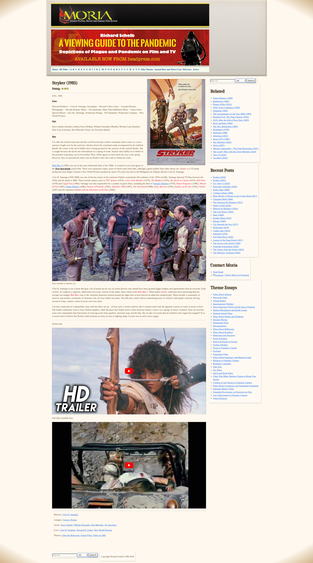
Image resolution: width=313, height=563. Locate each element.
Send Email (218, 272)
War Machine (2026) (222, 142)
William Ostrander (82, 525)
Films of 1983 (99, 535)
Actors (196, 69)
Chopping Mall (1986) (223, 199)
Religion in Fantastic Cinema (226, 360)
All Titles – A (65, 69)
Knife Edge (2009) (221, 190)
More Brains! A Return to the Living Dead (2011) (235, 196)
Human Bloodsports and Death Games (230, 310)
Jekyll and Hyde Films (223, 373)
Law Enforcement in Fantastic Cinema (230, 395)
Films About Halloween (223, 329)
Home (55, 69)
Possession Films (220, 354)
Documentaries (219, 326)
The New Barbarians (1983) (225, 126)
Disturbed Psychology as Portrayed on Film (232, 392)
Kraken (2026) (219, 177)
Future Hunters (72, 186)
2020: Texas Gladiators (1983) (226, 107)
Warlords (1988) (220, 132)
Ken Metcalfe (97, 525)
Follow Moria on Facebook (236, 275)
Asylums (217, 351)
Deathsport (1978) (221, 129)
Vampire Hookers (161, 183)
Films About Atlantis (222, 294)
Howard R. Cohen (85, 530)
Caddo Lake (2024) (221, 231)
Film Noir (217, 367)
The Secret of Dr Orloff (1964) (226, 243)
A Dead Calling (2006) (223, 193)
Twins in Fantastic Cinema (225, 348)
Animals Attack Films (222, 313)
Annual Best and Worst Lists (168, 69)
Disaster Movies (220, 319)
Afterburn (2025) (220, 136)
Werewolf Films (220, 297)
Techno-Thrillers (220, 345)
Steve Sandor (67, 525)
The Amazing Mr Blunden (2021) (228, 202)
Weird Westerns (220, 398)
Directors (187, 69)
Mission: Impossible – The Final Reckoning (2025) (235, 148)
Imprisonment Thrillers (223, 304)
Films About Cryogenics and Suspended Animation (235, 386)
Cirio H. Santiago (70, 514)
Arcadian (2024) (220, 158)
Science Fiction (70, 520)
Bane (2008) (218, 215)
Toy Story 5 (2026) (221, 183)
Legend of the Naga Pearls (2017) (228, 240)
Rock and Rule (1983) (223, 123)
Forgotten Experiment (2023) (226, 246)
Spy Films (217, 370)
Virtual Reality (219, 301)
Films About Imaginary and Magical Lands (232, 357)
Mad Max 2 (57, 165)
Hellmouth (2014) (221, 227)
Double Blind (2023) (222, 218)
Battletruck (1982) (221, 101)
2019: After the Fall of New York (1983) (231, 120)
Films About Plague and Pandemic (228, 316)
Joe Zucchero (110, 525)
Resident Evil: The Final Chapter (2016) (231, 117)
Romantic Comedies (222, 363)
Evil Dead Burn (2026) (223, 237)
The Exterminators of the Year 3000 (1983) (232, 114)
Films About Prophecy (223, 332)
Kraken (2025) (219, 180)
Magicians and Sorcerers (224, 335)
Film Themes (147, 69)
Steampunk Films (221, 323)
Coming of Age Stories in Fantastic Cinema (232, 382)
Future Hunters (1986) (223, 98)
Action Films (86, 535)
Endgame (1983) (220, 110)
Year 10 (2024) (219, 155)
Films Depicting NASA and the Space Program (234, 307)
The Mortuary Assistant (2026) (226, 252)
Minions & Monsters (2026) (225, 208)
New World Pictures (103, 530)
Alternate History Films (223, 389)
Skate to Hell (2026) (222, 205)
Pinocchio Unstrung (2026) (225, 186)
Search (250, 80)
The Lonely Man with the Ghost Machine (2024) (234, 151)
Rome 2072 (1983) (221, 139)
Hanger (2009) (219, 221)
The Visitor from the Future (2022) (228, 249)
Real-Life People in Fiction (225, 341)
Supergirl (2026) (220, 234)
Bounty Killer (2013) (222, 104)
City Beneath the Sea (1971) (225, 224)
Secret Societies (220, 338)
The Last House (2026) (223, 212)
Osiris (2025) (219, 145)
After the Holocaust (70, 535)
